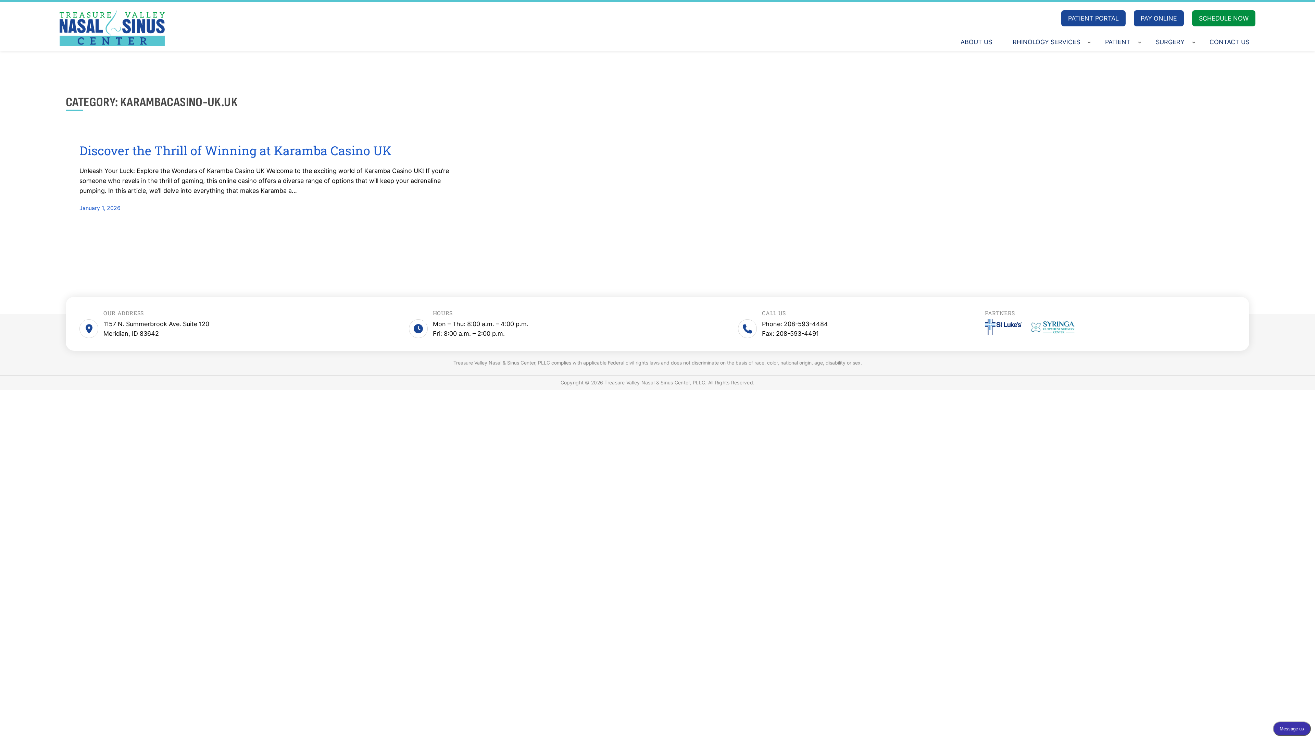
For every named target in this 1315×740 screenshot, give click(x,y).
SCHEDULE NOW (1224, 18)
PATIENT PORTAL (1093, 18)
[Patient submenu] (1139, 42)
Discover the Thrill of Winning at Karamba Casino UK (235, 150)
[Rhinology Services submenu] (1089, 42)
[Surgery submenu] (1193, 42)
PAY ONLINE (1159, 18)
